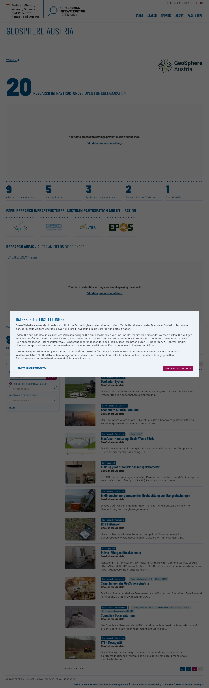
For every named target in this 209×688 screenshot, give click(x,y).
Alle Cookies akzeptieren (178, 368)
